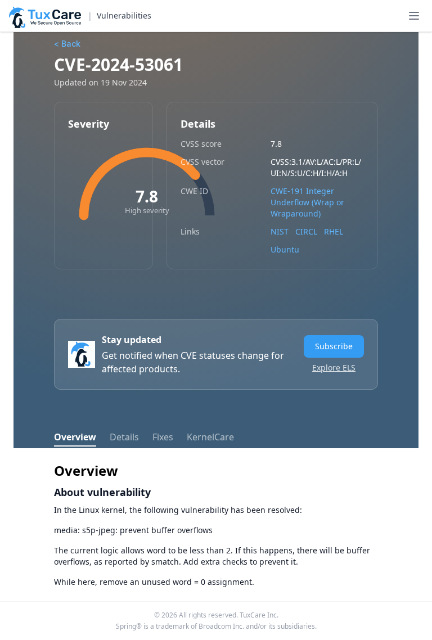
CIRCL (306, 231)
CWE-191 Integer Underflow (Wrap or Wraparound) (307, 202)
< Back (67, 43)
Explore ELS (334, 367)
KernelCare (210, 437)
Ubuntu (285, 249)
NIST (280, 231)
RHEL (333, 231)
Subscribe (334, 346)
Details (124, 437)
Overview (75, 437)
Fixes (162, 437)
